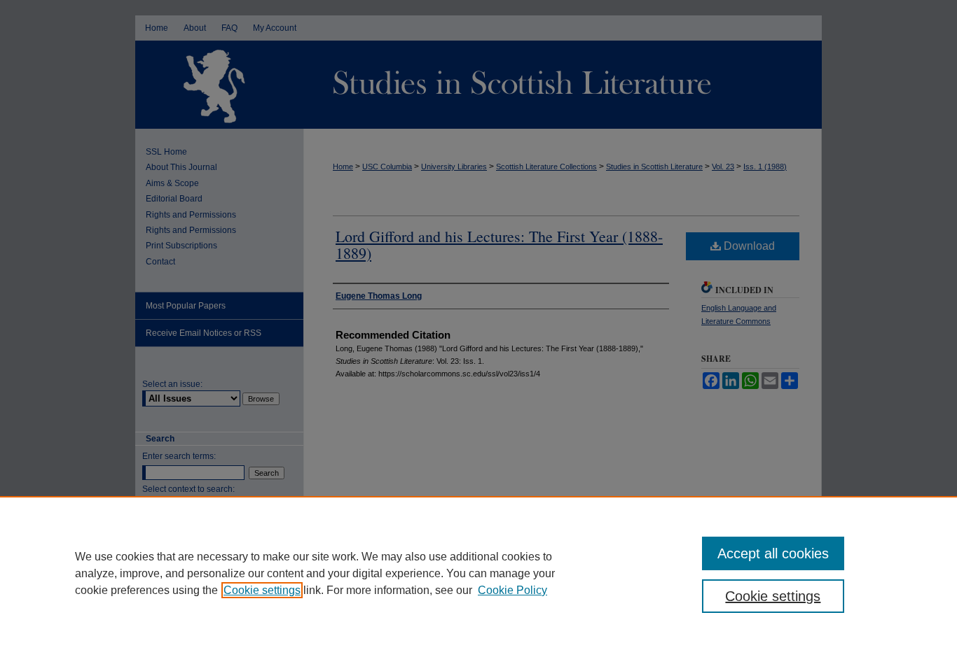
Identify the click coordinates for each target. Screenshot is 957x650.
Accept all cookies (773, 553)
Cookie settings (262, 590)
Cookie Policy (512, 590)
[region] (478, 573)
